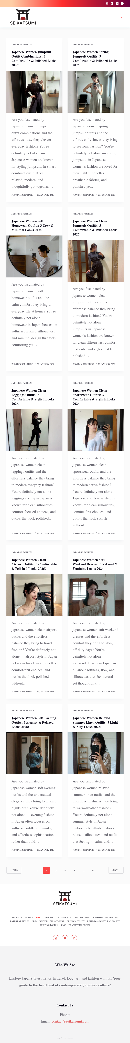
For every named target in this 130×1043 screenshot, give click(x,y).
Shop (63, 925)
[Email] (107, 3)
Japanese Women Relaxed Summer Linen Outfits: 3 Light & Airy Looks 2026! (95, 722)
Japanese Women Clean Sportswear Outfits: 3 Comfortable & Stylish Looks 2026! (94, 397)
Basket (29, 917)
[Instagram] (122, 3)
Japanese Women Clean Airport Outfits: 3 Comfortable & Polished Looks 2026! (34, 564)
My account (57, 921)
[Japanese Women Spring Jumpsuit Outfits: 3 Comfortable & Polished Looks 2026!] (96, 92)
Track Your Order (79, 925)
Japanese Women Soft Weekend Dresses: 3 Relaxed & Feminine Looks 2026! (95, 564)
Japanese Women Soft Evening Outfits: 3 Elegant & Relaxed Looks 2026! (34, 722)
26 (93, 870)
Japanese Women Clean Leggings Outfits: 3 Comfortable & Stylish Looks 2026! (33, 397)
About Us (17, 917)
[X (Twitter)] (117, 3)
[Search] (122, 17)
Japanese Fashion (22, 44)
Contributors (82, 917)
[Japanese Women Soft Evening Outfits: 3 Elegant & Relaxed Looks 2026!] (34, 753)
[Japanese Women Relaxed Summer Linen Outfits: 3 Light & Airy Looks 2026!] (96, 753)
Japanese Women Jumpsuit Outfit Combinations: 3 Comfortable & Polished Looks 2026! (34, 58)
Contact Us (64, 917)
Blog (38, 917)
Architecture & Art (24, 710)
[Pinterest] (112, 3)
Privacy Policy (76, 921)
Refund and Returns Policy (103, 921)
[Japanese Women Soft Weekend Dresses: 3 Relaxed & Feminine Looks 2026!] (96, 595)
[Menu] (116, 17)
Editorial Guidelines (105, 917)
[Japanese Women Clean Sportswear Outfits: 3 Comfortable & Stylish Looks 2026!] (96, 430)
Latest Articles (19, 921)
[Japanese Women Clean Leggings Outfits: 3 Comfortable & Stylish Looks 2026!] (34, 430)
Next (114, 870)
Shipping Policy (49, 925)
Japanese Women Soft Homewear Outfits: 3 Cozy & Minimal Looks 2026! (33, 225)
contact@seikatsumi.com (70, 1021)
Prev (15, 870)
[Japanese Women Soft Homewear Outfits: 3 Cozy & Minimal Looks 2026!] (34, 256)
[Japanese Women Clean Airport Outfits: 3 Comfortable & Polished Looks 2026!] (34, 595)
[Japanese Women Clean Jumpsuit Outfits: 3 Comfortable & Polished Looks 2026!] (96, 261)
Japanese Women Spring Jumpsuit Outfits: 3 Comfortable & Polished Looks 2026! (95, 58)
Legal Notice (40, 921)
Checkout (50, 917)
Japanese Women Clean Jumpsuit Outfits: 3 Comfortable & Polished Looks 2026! (95, 228)
